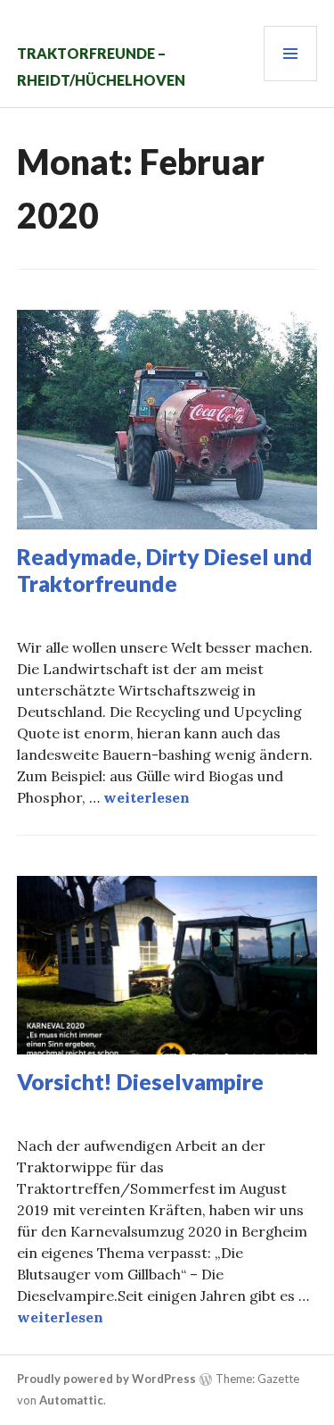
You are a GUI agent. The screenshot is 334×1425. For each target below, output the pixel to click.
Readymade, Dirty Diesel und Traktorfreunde (165, 569)
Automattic (71, 1400)
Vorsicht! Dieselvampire (140, 1081)
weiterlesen (146, 797)
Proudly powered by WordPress (106, 1378)
